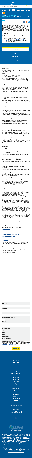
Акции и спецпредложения (16, 358)
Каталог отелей (16, 362)
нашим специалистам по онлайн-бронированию (19, 435)
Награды (16, 403)
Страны (13, 2)
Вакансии (16, 400)
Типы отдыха (16, 360)
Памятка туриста (16, 368)
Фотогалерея (15, 56)
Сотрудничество (16, 383)
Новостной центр (16, 398)
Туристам (11, 4)
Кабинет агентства (16, 381)
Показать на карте (13, 15)
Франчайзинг (16, 384)
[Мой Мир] (29, 22)
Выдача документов (16, 369)
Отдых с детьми (17, 35)
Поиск (6, 5)
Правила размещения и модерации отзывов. (16, 344)
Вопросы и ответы (16, 388)
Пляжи (23, 35)
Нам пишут (16, 390)
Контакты (16, 401)
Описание (15, 49)
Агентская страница (16, 379)
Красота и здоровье (8, 35)
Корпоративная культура (16, 405)
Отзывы (15, 60)
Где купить (12, 9)
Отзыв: (4, 321)
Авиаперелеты (16, 364)
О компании (16, 396)
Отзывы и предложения (16, 373)
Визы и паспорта (16, 366)
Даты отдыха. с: (6, 308)
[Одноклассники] (26, 22)
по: (3, 313)
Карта (15, 53)
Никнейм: (4, 303)
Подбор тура (16, 356)
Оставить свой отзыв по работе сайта (16, 452)
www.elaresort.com (6, 16)
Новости (16, 371)
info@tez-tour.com (16, 431)
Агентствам (12, 6)
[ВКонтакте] (24, 22)
